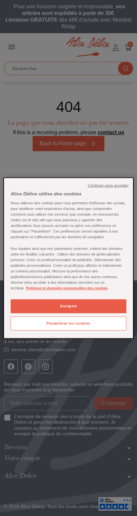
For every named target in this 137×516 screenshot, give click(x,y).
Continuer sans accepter (108, 185)
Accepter (68, 306)
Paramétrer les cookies (68, 323)
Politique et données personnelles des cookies (67, 288)
